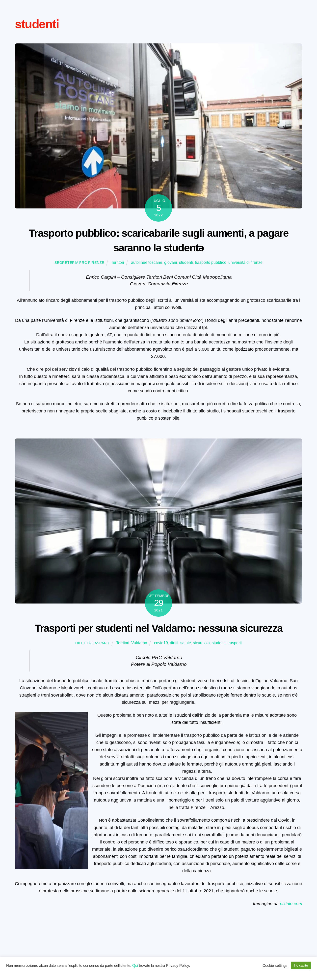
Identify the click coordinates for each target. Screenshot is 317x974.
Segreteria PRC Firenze (79, 263)
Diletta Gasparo (92, 643)
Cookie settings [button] (275, 966)
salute (185, 643)
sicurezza (201, 643)
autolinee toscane (146, 262)
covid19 (161, 643)
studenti (186, 262)
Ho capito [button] (301, 965)
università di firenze (245, 262)
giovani (170, 262)
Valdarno (139, 643)
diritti (174, 643)
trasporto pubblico (210, 262)
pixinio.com (291, 903)
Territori (117, 262)
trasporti (235, 643)
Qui (135, 966)
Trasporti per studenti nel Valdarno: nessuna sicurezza (159, 628)
